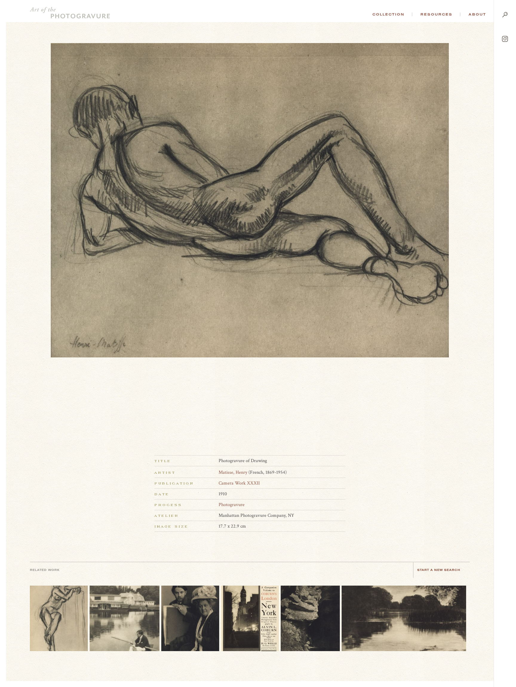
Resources (436, 14)
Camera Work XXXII (239, 483)
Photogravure (232, 505)
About (477, 14)
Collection (388, 14)
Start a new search (438, 570)
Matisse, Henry (233, 472)
